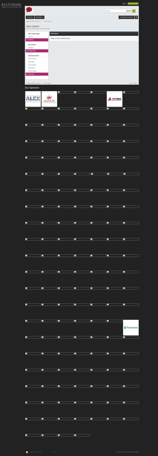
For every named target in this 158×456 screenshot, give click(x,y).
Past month (31, 68)
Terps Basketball (11, 30)
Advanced (137, 11)
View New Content (126, 17)
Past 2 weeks (32, 65)
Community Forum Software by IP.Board (127, 452)
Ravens (11, 22)
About (11, 54)
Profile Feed (32, 50)
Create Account (133, 3)
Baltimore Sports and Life (33, 83)
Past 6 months (32, 71)
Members (39, 17)
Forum (11, 46)
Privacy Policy (133, 83)
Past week (31, 61)
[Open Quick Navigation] (136, 17)
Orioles (11, 14)
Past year (31, 74)
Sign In (124, 3)
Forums (30, 17)
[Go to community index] (29, 10)
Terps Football (11, 38)
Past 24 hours (32, 58)
